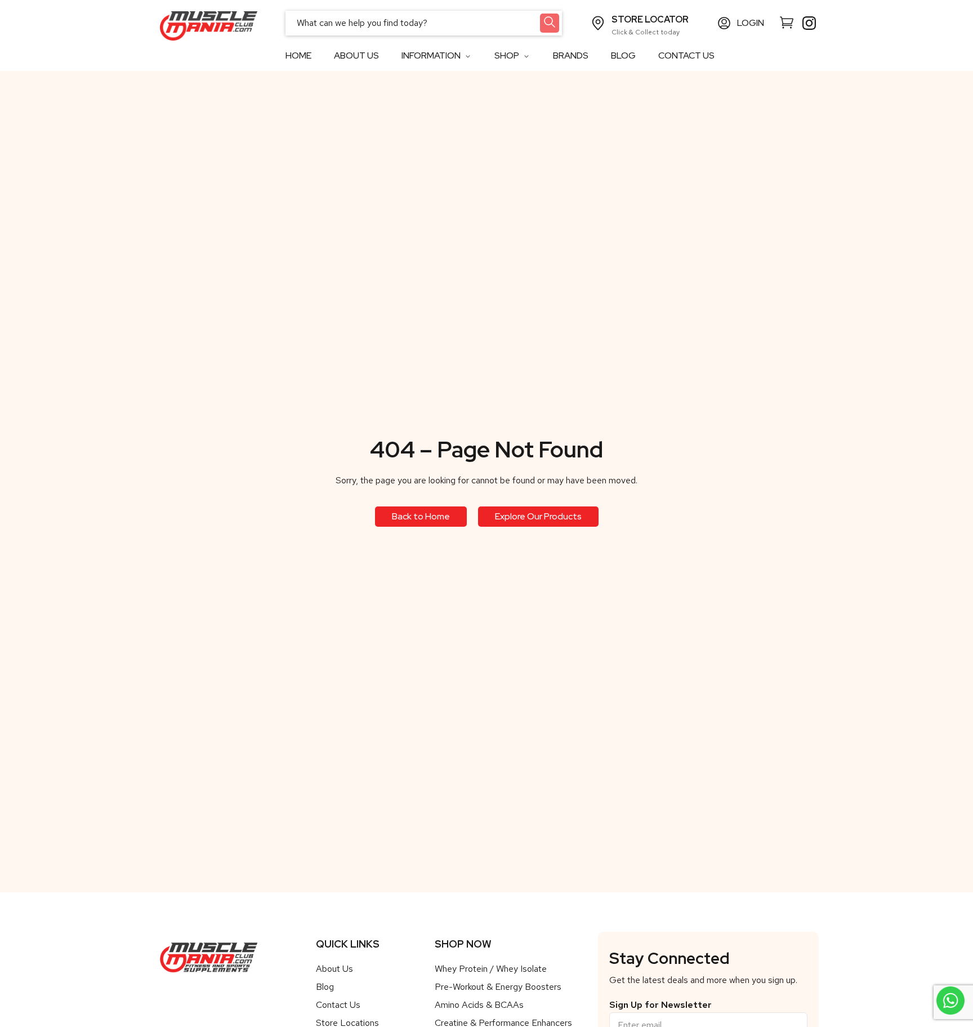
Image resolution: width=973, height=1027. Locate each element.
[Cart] (786, 22)
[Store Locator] (598, 23)
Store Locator (650, 19)
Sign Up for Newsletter (660, 1005)
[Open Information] (467, 56)
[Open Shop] (526, 56)
